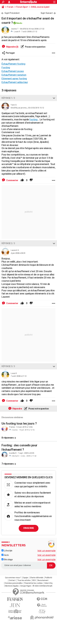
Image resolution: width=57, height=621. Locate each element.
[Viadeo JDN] (42, 611)
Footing (6, 67)
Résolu (19, 23)
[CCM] (42, 599)
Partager (10, 53)
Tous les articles (24, 580)
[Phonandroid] (42, 617)
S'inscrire (28, 528)
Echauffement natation (14, 74)
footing (33, 119)
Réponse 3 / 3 (8, 366)
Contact (12, 580)
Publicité (48, 578)
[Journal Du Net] (15, 605)
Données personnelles (13, 583)
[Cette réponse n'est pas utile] (31, 180)
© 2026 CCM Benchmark (42, 586)
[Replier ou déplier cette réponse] (54, 98)
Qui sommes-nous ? (13, 578)
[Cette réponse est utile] (22, 180)
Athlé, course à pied (40, 7)
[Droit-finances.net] (42, 605)
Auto (6, 555)
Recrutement (43, 580)
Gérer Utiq (48, 583)
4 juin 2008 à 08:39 (18, 253)
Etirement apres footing (14, 78)
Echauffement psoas (13, 71)
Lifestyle (7, 550)
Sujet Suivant (47, 13)
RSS (34, 580)
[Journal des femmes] (15, 599)
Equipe (25, 578)
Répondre (17, 408)
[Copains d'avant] (15, 611)
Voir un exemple (46, 550)
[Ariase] (15, 617)
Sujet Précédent (12, 13)
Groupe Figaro (25, 586)
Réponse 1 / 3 (8, 98)
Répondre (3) (12, 47)
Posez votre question (35, 47)
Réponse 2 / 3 (8, 243)
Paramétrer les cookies (33, 583)
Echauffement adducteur (15, 82)
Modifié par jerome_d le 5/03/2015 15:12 (27, 108)
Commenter (12, 180)
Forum (10, 7)
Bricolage (8, 559)
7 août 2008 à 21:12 (29, 31)
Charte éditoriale (36, 578)
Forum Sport (22, 7)
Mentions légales (12, 586)
